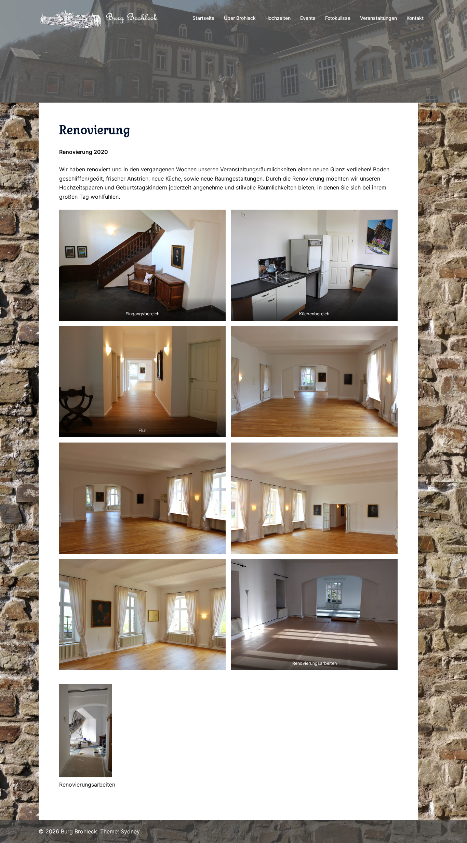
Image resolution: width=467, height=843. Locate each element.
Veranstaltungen (378, 18)
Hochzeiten (278, 18)
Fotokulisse (337, 18)
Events (308, 18)
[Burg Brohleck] (100, 17)
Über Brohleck (240, 18)
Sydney (130, 831)
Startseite (203, 18)
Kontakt (415, 18)
